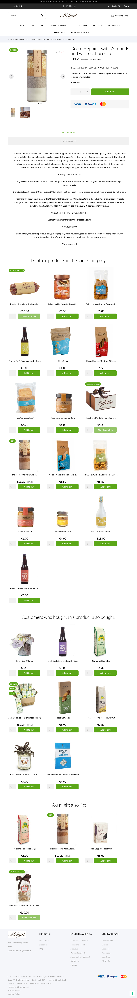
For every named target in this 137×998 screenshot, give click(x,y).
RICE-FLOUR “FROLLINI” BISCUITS (101, 474)
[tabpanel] (37, 76)
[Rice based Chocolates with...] (37, 879)
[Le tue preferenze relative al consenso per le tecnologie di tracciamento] (132, 993)
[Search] (42, 15)
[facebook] (63, 6)
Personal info (107, 941)
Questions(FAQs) (68, 141)
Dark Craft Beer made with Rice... (63, 661)
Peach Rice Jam (25, 531)
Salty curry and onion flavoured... (101, 304)
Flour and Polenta (56, 26)
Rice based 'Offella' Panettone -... (101, 417)
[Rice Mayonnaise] (76, 505)
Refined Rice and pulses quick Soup (63, 774)
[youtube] (70, 6)
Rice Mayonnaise (63, 531)
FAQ (41, 949)
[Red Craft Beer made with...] (37, 561)
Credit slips (106, 949)
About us (74, 949)
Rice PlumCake (63, 717)
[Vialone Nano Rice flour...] (76, 448)
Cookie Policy (14, 994)
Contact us (75, 961)
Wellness (82, 26)
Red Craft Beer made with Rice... (24, 588)
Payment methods (78, 953)
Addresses (106, 953)
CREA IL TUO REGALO (79, 31)
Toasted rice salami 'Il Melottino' (24, 304)
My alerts (106, 961)
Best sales (43, 945)
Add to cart (110, 91)
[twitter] (67, 6)
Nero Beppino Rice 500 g (101, 848)
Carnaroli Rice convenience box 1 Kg (24, 717)
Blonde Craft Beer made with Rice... (25, 361)
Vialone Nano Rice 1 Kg (24, 848)
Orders (105, 945)
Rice (22, 26)
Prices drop (44, 941)
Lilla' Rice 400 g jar (24, 661)
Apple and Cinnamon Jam (63, 417)
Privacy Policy (14, 990)
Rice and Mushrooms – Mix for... (24, 774)
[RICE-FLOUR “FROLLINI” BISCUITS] (114, 448)
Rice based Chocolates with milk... (24, 905)
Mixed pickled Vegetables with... (62, 304)
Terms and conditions (79, 945)
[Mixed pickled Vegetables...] (76, 277)
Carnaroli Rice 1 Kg (101, 661)
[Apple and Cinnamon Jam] (76, 391)
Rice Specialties (35, 26)
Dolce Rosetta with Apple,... (24, 474)
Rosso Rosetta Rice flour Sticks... (101, 361)
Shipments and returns (80, 941)
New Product (115, 26)
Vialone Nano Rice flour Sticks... (62, 474)
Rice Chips (63, 361)
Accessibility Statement (80, 957)
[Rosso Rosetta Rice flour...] (114, 334)
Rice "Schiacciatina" (25, 417)
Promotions (60, 32)
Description (68, 133)
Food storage (98, 26)
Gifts (72, 26)
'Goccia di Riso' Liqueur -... (101, 531)
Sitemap (74, 965)
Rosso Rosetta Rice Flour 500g (101, 717)
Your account (110, 934)
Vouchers (106, 957)
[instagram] (74, 6)
